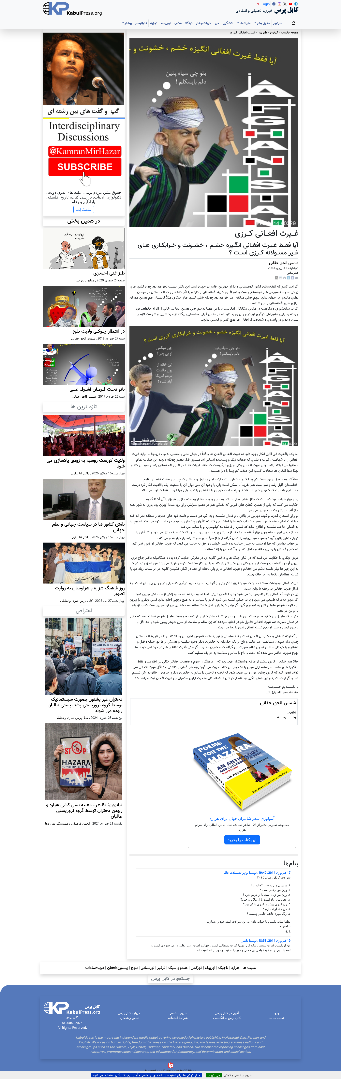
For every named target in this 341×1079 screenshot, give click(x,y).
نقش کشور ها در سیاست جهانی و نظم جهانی (88, 527)
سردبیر (277, 23)
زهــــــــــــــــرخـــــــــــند (286, 717)
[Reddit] (280, 278)
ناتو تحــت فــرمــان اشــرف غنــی (97, 389)
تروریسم (166, 23)
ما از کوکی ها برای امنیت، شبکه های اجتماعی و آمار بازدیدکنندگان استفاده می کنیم (146, 1075)
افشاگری (228, 23)
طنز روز (262, 32)
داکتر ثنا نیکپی (80, 473)
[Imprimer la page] (284, 278)
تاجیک (223, 968)
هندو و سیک (178, 968)
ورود (276, 1013)
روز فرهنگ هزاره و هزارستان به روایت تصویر (90, 591)
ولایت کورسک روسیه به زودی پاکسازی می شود (86, 463)
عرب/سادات (94, 968)
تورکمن (196, 968)
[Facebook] (292, 278)
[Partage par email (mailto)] (296, 278)
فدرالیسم (141, 23)
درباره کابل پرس (129, 1013)
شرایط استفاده (178, 1018)
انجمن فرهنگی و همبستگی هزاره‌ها (67, 823)
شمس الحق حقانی (283, 263)
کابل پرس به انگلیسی (227, 1018)
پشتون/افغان (117, 968)
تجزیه (153, 23)
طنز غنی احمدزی (109, 273)
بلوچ (134, 968)
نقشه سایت (276, 1018)
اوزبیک (210, 968)
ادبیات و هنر (204, 23)
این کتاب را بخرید (242, 839)
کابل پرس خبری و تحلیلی (76, 600)
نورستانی (147, 968)
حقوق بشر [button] (263, 23)
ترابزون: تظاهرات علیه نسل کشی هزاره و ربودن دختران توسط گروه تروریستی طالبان (84, 810)
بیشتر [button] (128, 23)
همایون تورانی (85, 280)
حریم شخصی (178, 1013)
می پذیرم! (214, 1075)
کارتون (274, 32)
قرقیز (161, 968)
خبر (217, 23)
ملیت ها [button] (244, 23)
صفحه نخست (289, 32)
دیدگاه (189, 23)
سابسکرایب (83, 209)
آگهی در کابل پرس (227, 1013)
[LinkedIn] (288, 278)
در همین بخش (83, 221)
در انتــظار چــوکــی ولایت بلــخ (99, 331)
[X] (276, 278)
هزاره (235, 968)
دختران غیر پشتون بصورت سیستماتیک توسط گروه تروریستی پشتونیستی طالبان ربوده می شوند (85, 705)
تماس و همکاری (128, 1018)
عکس (178, 23)
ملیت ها (249, 968)
